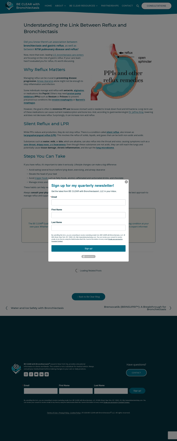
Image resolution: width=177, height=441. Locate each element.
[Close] (126, 181)
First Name (56, 209)
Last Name (56, 222)
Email (54, 197)
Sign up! (88, 248)
